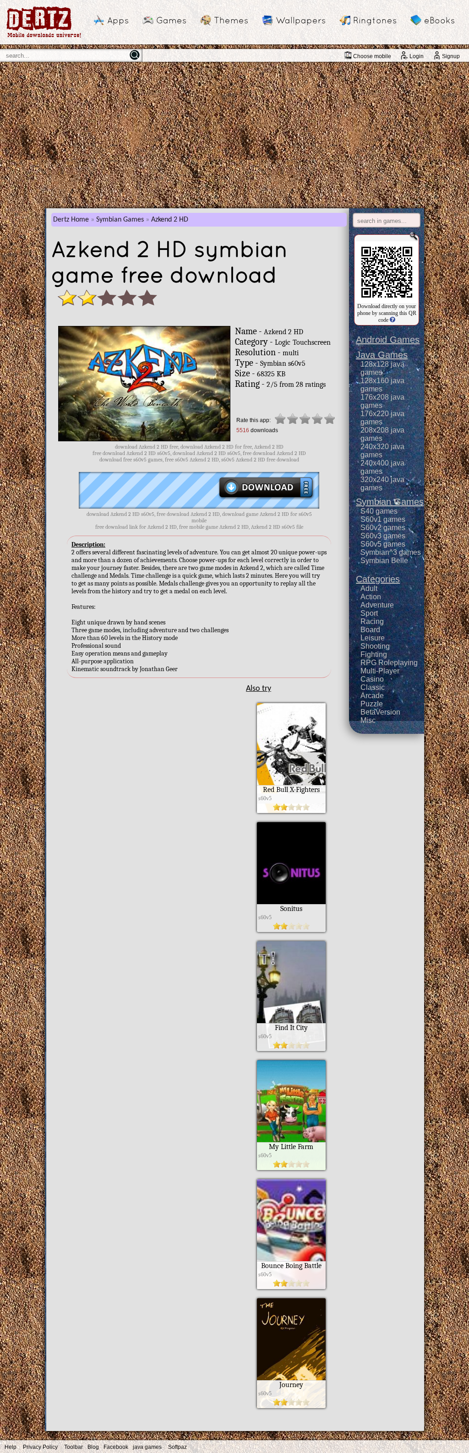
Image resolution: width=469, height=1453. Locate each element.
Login (416, 56)
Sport (369, 613)
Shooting (375, 646)
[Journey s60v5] (291, 1406)
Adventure (377, 605)
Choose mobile (372, 56)
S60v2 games (382, 527)
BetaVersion (380, 712)
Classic (372, 687)
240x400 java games (382, 467)
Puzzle (371, 704)
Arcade (372, 695)
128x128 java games (382, 368)
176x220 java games (382, 418)
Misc (368, 720)
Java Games (382, 355)
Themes (231, 20)
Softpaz (177, 1447)
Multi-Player (379, 671)
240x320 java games (382, 451)
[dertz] (44, 37)
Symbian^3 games (390, 552)
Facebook (116, 1447)
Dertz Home (71, 219)
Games (171, 20)
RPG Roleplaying (389, 663)
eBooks (439, 20)
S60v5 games (382, 544)
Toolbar (73, 1447)
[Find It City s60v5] (291, 1049)
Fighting (373, 654)
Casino (372, 679)
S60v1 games (382, 519)
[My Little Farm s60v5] (291, 1168)
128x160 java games (382, 385)
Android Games (388, 340)
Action (370, 597)
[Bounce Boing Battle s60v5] (291, 1287)
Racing (372, 621)
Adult (368, 588)
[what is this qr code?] (391, 320)
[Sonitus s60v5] (291, 930)
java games (147, 1447)
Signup (451, 56)
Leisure (372, 638)
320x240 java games (382, 484)
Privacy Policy (40, 1447)
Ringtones (375, 20)
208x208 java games (382, 434)
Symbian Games (120, 219)
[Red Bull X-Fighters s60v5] (291, 811)
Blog (93, 1447)
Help (10, 1447)
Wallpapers (301, 20)
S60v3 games (382, 536)
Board (370, 630)
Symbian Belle (384, 560)
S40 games (379, 511)
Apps (118, 20)
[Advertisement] (234, 135)
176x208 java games (382, 401)
